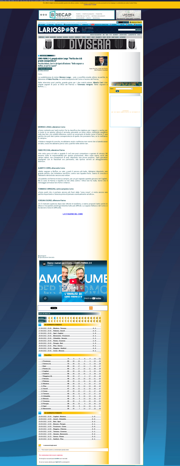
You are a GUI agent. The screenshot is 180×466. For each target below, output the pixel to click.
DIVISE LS (139, 35)
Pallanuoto (99, 37)
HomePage (41, 37)
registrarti (58, 462)
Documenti (115, 35)
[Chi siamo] (39, 25)
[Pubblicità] (81, 25)
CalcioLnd (59, 37)
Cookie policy (88, 4)
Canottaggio (115, 37)
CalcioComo (53, 37)
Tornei (83, 37)
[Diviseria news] (90, 49)
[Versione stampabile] (91, 309)
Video (107, 35)
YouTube (130, 24)
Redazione (51, 24)
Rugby (104, 37)
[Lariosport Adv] (125, 126)
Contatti (59, 24)
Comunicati (78, 37)
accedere (56, 458)
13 (82, 318)
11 (76, 318)
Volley (93, 37)
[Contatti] (56, 25)
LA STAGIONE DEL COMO (73, 214)
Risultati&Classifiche (96, 35)
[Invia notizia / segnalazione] (92, 25)
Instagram (138, 24)
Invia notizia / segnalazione (101, 24)
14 (85, 318)
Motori (109, 37)
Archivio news (123, 35)
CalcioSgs (65, 37)
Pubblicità (85, 24)
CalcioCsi (71, 37)
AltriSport (123, 37)
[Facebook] (111, 25)
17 (94, 318)
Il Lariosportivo (132, 35)
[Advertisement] (73, 106)
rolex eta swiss (24, 0)
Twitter (122, 24)
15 (88, 318)
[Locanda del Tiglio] (128, 19)
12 (79, 318)
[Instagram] (135, 25)
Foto (110, 35)
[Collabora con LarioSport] (64, 25)
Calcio (47, 37)
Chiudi (94, 4)
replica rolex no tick (49, 0)
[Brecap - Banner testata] (77, 19)
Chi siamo (42, 24)
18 (96, 318)
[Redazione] (47, 25)
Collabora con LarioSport (72, 24)
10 (73, 318)
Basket (89, 37)
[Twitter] (119, 25)
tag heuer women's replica (36, 0)
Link (104, 35)
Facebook (114, 24)
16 (91, 318)
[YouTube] (127, 25)
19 (99, 318)
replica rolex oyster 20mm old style (10, 0)
